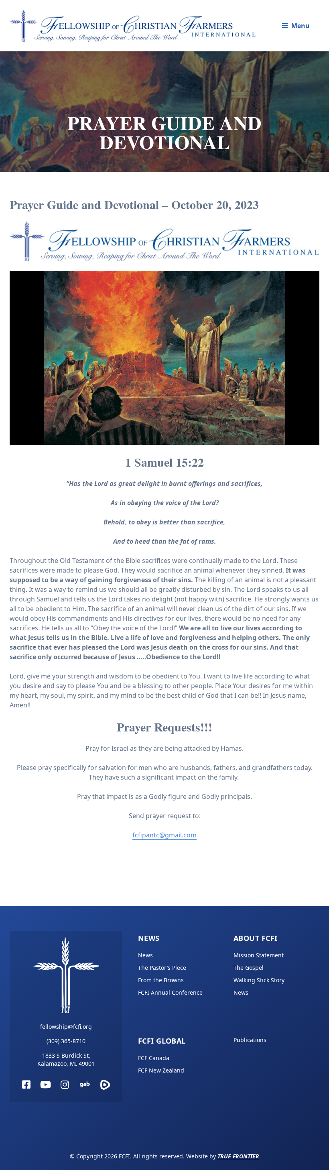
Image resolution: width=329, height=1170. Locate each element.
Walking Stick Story (259, 980)
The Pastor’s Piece (162, 967)
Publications (250, 1040)
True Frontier (238, 1156)
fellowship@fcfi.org (66, 1026)
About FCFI (256, 938)
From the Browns (161, 980)
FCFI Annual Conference (170, 992)
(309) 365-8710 (66, 1041)
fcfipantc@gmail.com (164, 835)
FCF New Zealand (161, 1070)
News (149, 938)
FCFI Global (162, 1041)
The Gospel (249, 967)
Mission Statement (259, 955)
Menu (300, 25)
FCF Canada (153, 1058)
